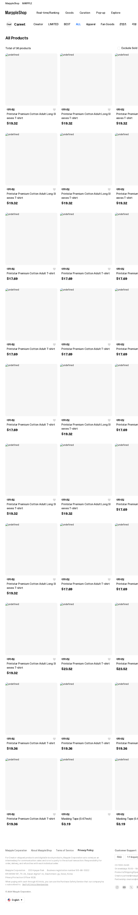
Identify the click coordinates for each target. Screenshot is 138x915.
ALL (78, 24)
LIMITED (53, 24)
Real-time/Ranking (48, 12)
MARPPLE (27, 3)
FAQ (119, 857)
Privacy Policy (86, 850)
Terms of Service (65, 850)
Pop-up (100, 12)
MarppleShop (12, 3)
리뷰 (134, 24)
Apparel (91, 24)
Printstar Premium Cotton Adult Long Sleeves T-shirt (31, 116)
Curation (85, 12)
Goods (69, 12)
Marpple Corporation (16, 850)
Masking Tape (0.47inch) (76, 818)
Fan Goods (107, 24)
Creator (38, 24)
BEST (67, 24)
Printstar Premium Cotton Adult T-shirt (31, 273)
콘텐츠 (122, 24)
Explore (115, 12)
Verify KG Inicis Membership (35, 884)
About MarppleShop (41, 850)
